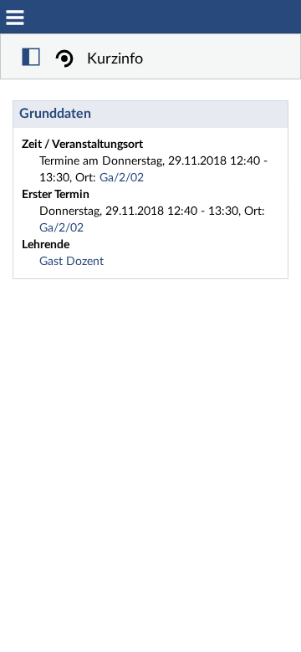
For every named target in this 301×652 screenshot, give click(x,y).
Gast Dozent (71, 261)
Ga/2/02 (121, 178)
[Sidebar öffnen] (31, 59)
